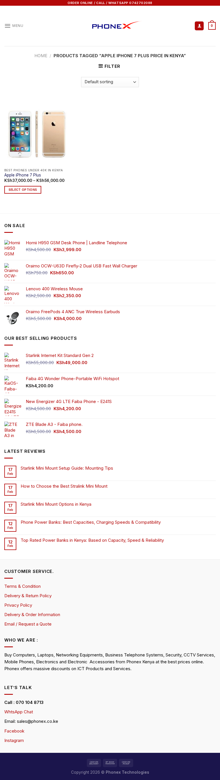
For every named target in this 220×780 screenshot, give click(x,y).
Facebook (14, 731)
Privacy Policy (18, 605)
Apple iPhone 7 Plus (22, 175)
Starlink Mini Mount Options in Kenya (56, 504)
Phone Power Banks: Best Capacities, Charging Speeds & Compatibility (91, 522)
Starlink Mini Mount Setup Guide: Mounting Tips (67, 468)
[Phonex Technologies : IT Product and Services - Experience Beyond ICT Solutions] (110, 26)
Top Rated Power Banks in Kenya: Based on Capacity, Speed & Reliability (93, 540)
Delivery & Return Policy (28, 595)
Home (40, 55)
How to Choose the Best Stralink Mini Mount (64, 486)
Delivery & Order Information (32, 614)
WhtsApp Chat (18, 711)
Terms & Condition (22, 586)
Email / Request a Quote (28, 624)
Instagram (14, 740)
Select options (23, 190)
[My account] (199, 25)
